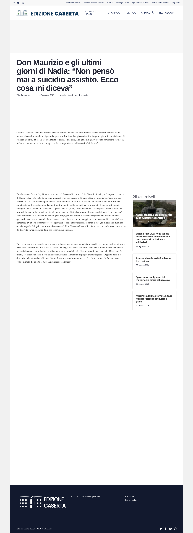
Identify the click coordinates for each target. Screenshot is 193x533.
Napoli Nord (73, 95)
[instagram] (23, 3)
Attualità (63, 95)
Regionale (83, 95)
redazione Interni (26, 95)
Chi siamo (129, 496)
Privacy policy (131, 499)
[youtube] (18, 3)
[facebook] (14, 3)
